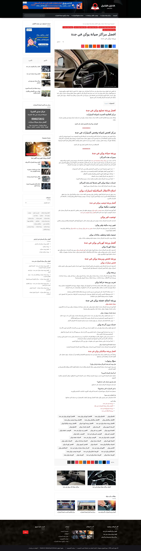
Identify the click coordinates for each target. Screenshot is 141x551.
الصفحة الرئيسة (64, 531)
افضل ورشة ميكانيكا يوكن (68, 423)
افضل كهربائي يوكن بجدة (84, 416)
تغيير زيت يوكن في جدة (80, 430)
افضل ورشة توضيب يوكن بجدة (72, 420)
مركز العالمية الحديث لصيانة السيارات (66, 512)
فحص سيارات (39, 218)
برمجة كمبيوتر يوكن (108, 427)
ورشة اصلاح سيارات (67, 27)
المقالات (66, 533)
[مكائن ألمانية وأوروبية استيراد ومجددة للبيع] (45, 186)
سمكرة (41, 215)
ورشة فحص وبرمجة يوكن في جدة (100, 258)
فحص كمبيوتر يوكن (81, 444)
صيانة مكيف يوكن (66, 441)
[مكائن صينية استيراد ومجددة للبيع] (45, 179)
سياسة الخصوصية (64, 539)
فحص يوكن (111, 448)
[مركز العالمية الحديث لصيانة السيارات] (66, 505)
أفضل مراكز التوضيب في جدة (88, 212)
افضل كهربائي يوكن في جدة (66, 416)
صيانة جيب (35, 215)
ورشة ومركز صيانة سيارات (43, 288)
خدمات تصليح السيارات (77, 15)
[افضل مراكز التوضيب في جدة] (45, 69)
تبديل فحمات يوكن (84, 427)
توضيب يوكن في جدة (89, 437)
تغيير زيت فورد (36, 212)
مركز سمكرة (31, 218)
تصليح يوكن (72, 427)
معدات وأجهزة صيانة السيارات (62, 15)
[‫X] (110, 46)
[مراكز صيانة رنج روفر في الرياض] (45, 83)
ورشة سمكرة (47, 226)
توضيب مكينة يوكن (96, 210)
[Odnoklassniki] (86, 46)
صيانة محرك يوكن (95, 441)
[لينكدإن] (106, 46)
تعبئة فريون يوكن (109, 430)
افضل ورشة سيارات (44, 279)
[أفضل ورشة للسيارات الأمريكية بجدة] (107, 505)
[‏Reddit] (94, 46)
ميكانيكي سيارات (37, 223)
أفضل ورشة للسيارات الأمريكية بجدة (107, 512)
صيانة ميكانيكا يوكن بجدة (107, 444)
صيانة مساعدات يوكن (81, 441)
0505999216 (86, 148)
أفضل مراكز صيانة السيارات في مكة (103, 406)
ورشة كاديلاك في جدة (107, 411)
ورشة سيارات (39, 226)
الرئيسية (115, 15)
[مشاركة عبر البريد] (72, 462)
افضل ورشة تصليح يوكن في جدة (101, 110)
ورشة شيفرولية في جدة (107, 408)
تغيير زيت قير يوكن (87, 228)
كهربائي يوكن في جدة (98, 448)
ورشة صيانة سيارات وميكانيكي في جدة (40, 274)
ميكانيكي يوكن (63, 448)
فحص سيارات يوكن (108, 263)
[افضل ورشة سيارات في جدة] (45, 76)
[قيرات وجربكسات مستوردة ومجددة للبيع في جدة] (45, 172)
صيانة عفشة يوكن (111, 304)
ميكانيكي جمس (46, 223)
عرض (106, 103)
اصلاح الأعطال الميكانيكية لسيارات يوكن (97, 190)
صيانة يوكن (94, 444)
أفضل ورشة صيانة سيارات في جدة (41, 270)
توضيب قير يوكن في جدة (94, 434)
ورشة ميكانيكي (46, 229)
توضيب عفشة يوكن (65, 430)
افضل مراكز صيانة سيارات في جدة (107, 27)
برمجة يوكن (96, 427)
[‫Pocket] (82, 46)
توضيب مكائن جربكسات (92, 15)
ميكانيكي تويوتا (30, 221)
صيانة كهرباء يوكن (109, 441)
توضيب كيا (47, 215)
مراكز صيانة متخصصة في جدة (99, 160)
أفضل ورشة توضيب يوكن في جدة (103, 203)
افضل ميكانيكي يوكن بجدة (92, 420)
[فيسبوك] (114, 46)
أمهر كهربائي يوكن (81, 250)
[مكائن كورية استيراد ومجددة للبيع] (82, 537)
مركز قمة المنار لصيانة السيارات (87, 512)
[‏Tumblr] (102, 46)
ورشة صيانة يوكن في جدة (104, 153)
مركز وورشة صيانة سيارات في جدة (41, 283)
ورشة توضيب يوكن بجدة (73, 451)
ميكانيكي (37, 221)
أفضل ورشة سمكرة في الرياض (42, 244)
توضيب (29, 212)
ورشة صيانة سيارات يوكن (104, 23)
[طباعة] (69, 462)
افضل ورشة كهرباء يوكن (85, 423)
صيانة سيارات (47, 218)
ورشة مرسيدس (30, 226)
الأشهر (45, 60)
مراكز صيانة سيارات (106, 15)
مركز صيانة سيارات (46, 221)
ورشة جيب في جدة (108, 403)
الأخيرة (30, 60)
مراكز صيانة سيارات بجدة (80, 27)
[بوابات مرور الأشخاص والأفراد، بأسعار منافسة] (45, 93)
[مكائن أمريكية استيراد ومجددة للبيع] (75, 532)
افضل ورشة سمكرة (45, 212)
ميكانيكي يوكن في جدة (107, 451)
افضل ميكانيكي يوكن (108, 420)
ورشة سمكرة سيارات (44, 252)
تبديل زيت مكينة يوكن (75, 228)
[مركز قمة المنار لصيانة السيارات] (86, 505)
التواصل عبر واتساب (33, 548)
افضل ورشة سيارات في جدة (33, 73)
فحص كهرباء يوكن (68, 444)
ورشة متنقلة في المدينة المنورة (32, 88)
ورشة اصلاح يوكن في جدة (91, 451)
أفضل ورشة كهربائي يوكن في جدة (100, 242)
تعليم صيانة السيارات (63, 536)
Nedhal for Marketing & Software (48, 548)
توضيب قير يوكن (108, 217)
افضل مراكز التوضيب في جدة (33, 66)
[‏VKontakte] (90, 46)
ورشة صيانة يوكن (109, 455)
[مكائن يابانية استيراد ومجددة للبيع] (90, 537)
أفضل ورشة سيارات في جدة (42, 266)
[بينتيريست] (98, 46)
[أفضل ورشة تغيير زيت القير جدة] (90, 532)
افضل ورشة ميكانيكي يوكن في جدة (102, 351)
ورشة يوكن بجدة (68, 455)
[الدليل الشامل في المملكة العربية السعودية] (103, 6)
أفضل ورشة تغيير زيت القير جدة (40, 158)
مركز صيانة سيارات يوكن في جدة (79, 448)
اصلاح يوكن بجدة (99, 416)
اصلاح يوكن (111, 416)
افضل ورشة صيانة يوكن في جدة (105, 423)
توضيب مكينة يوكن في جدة (106, 437)
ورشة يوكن (80, 455)
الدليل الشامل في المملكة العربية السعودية (87, 548)
